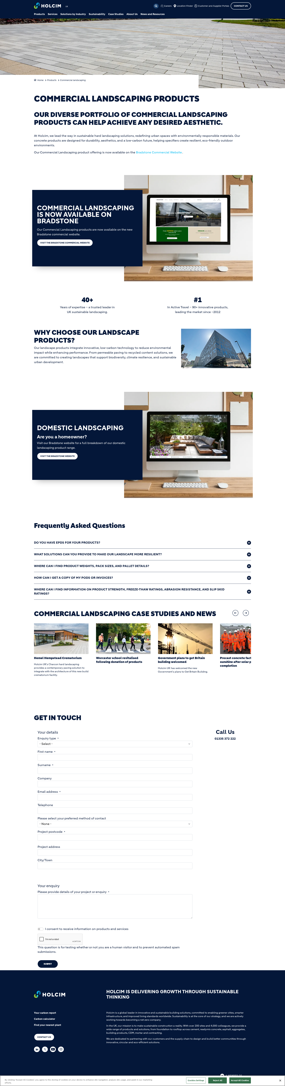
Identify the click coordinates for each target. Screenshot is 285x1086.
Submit (48, 964)
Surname (44, 765)
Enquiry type (47, 738)
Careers (168, 6)
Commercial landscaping (73, 80)
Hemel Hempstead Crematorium (58, 658)
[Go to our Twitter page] (45, 1049)
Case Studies (116, 14)
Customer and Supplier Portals (213, 6)
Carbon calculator (44, 1018)
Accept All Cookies (240, 1080)
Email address (48, 792)
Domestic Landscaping (80, 428)
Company (45, 778)
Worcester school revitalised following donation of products (119, 660)
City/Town (45, 860)
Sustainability (97, 14)
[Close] (280, 1080)
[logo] (47, 6)
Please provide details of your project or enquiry (72, 892)
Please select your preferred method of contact (72, 818)
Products (39, 14)
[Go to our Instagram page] (61, 1049)
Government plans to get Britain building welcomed (181, 660)
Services (52, 14)
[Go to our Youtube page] (53, 1049)
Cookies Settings (196, 1080)
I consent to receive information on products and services (86, 929)
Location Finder (185, 6)
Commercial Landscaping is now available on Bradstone (85, 214)
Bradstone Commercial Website (159, 152)
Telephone (45, 805)
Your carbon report (45, 1012)
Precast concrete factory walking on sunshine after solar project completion (246, 662)
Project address (49, 847)
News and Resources (153, 14)
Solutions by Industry (73, 14)
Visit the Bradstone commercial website (65, 242)
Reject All (217, 1080)
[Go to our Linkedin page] (37, 1049)
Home (40, 80)
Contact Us (241, 6)
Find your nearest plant (47, 1024)
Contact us (44, 1037)
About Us (132, 14)
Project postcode (50, 832)
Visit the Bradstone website (57, 456)
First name (45, 752)
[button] (235, 613)
